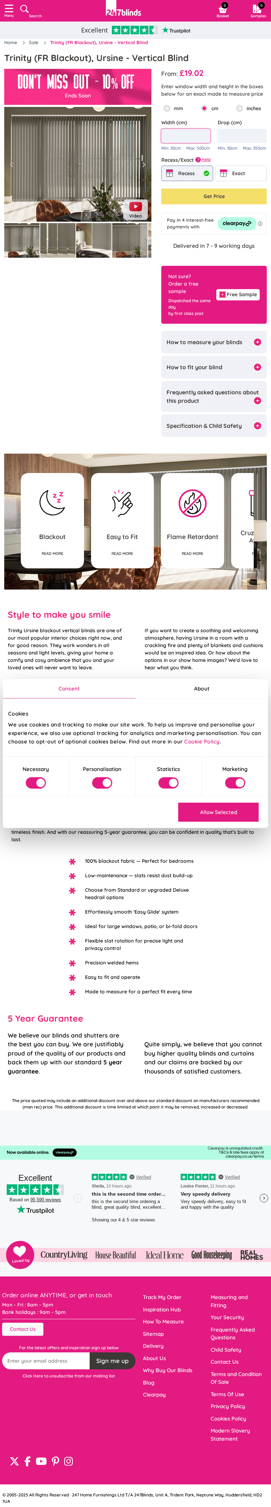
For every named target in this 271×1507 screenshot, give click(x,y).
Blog (149, 1382)
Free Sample (242, 294)
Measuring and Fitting (229, 1301)
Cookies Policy (228, 1418)
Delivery (153, 1345)
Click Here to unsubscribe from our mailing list (69, 1376)
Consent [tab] (69, 688)
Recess (186, 173)
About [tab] (202, 688)
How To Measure (163, 1321)
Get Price (214, 196)
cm (214, 108)
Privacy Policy (228, 1406)
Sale (34, 42)
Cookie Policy (202, 741)
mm (178, 108)
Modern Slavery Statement (230, 1434)
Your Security (227, 1317)
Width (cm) (174, 122)
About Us (154, 1358)
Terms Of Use (227, 1394)
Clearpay (154, 1394)
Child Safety (226, 1349)
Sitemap (153, 1333)
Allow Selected (218, 812)
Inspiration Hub (162, 1309)
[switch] (102, 782)
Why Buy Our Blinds (167, 1370)
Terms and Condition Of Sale (236, 1378)
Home (11, 42)
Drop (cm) (230, 122)
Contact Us (23, 1329)
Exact (238, 173)
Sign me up (112, 1360)
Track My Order (162, 1297)
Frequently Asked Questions (233, 1333)
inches (254, 108)
